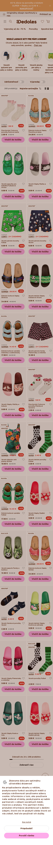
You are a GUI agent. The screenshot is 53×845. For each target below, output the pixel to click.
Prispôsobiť (26, 828)
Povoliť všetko (26, 835)
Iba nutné (26, 822)
